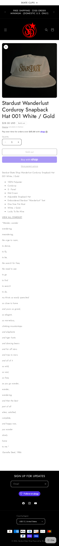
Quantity (5, 136)
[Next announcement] (54, 12)
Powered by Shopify (40, 541)
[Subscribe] (45, 484)
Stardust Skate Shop (25, 541)
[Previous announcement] (5, 12)
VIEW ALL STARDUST (12, 217)
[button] (5, 30)
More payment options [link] (29, 166)
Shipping (5, 127)
